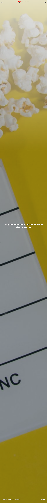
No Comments (43, 499)
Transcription (17, 499)
